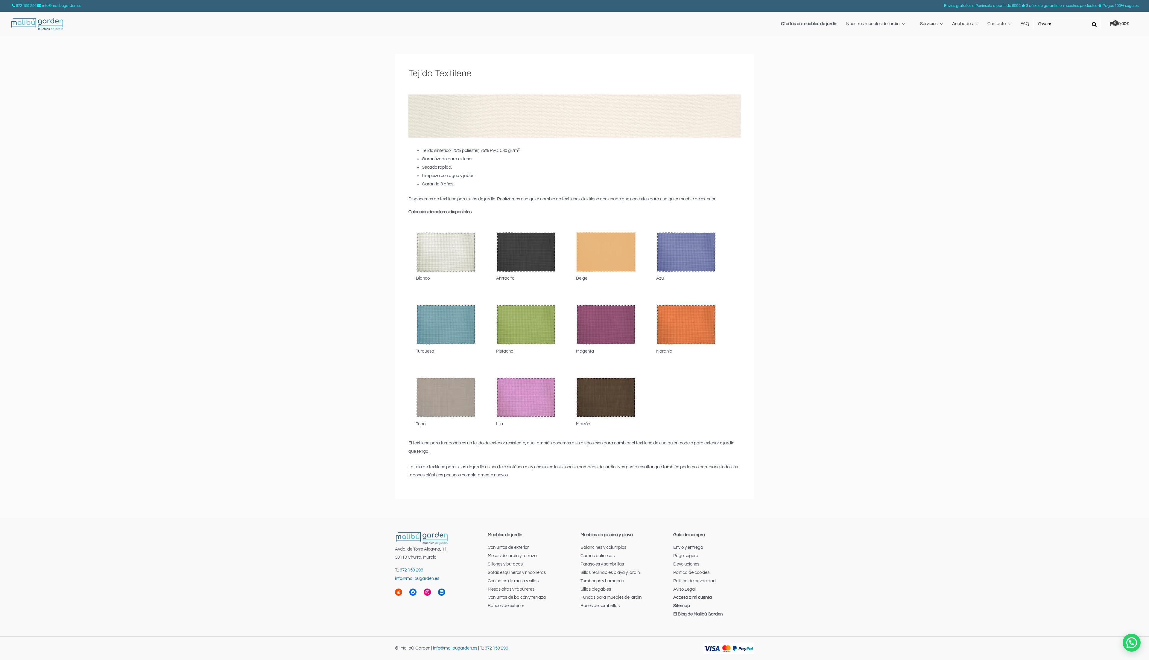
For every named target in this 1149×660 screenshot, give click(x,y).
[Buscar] (1095, 24)
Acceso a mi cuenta (692, 597)
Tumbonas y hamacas (602, 581)
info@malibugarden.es (61, 6)
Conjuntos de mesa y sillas (513, 581)
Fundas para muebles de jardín (611, 597)
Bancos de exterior (506, 605)
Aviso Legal (684, 589)
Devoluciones (686, 564)
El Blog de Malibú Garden (698, 614)
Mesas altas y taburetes (511, 589)
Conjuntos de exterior (508, 547)
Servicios (928, 24)
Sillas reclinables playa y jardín (610, 572)
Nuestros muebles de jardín (872, 24)
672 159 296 (26, 6)
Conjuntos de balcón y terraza (517, 597)
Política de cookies (691, 572)
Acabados (962, 24)
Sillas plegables (595, 589)
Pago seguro (685, 556)
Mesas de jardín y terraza (512, 556)
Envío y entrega (688, 547)
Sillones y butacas (505, 564)
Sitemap (681, 605)
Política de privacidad (694, 581)
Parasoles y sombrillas (602, 564)
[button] (1132, 643)
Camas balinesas (597, 556)
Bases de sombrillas (600, 605)
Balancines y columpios (603, 547)
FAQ (1024, 24)
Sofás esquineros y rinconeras (517, 572)
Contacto (996, 24)
